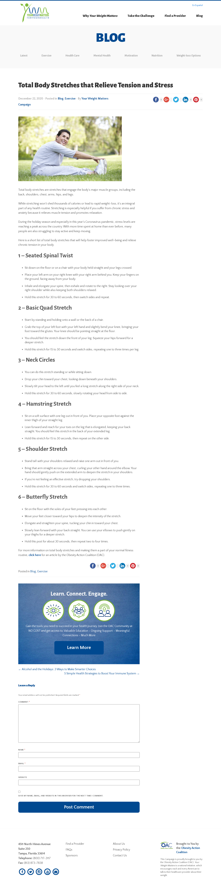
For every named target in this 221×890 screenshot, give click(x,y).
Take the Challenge (141, 15)
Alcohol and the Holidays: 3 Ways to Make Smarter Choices (57, 669)
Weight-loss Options (189, 55)
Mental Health (102, 55)
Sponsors (72, 855)
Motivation (131, 55)
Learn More (79, 647)
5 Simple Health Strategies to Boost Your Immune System (102, 673)
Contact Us (120, 855)
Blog (199, 15)
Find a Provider (175, 15)
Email (21, 764)
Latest (24, 55)
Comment (24, 702)
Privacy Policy (121, 849)
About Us (119, 844)
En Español (197, 5)
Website (22, 777)
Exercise (46, 55)
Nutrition (157, 55)
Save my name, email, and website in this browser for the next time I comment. (60, 796)
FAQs (69, 849)
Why (100, 15)
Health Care (72, 55)
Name (21, 750)
